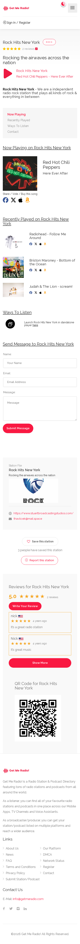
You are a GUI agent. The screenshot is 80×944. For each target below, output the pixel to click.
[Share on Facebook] (6, 201)
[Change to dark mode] (63, 4)
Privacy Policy (15, 873)
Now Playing (16, 114)
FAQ (9, 861)
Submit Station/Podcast (23, 879)
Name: (7, 354)
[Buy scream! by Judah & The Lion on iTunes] (40, 292)
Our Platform (52, 848)
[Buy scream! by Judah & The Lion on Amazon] (45, 292)
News (10, 854)
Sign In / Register (18, 22)
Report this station (41, 560)
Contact (13, 131)
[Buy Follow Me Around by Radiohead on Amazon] (45, 244)
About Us (12, 848)
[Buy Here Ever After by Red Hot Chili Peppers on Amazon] (28, 201)
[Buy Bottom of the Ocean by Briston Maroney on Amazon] (45, 270)
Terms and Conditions (21, 867)
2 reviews (28, 49)
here (35, 325)
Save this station (42, 541)
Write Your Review (25, 606)
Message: (9, 392)
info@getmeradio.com (28, 899)
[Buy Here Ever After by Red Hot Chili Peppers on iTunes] (20, 201)
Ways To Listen (18, 126)
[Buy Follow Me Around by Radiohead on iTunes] (40, 244)
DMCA (47, 854)
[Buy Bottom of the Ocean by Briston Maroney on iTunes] (40, 270)
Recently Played (18, 120)
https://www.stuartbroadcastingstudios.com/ (43, 513)
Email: (7, 373)
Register (48, 867)
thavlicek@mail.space (28, 518)
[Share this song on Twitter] (14, 201)
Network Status (53, 861)
